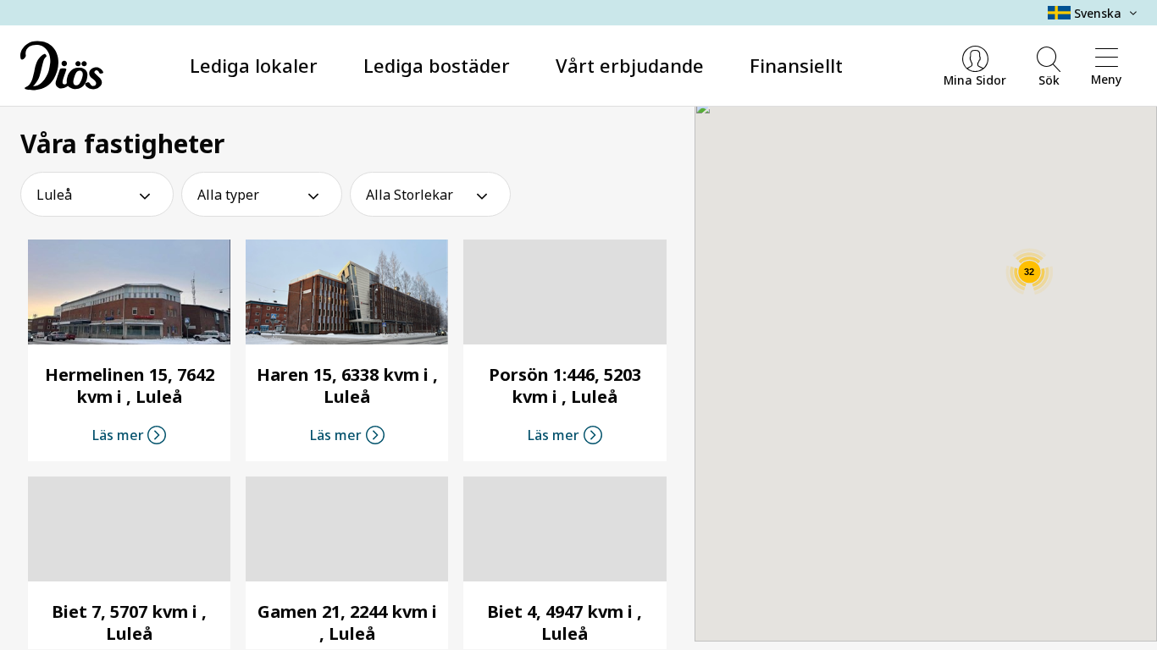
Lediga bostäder (436, 65)
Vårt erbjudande (630, 65)
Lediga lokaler (254, 65)
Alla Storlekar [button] (409, 194)
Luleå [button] (54, 194)
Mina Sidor (975, 80)
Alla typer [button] (228, 194)
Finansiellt (796, 65)
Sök (1049, 80)
